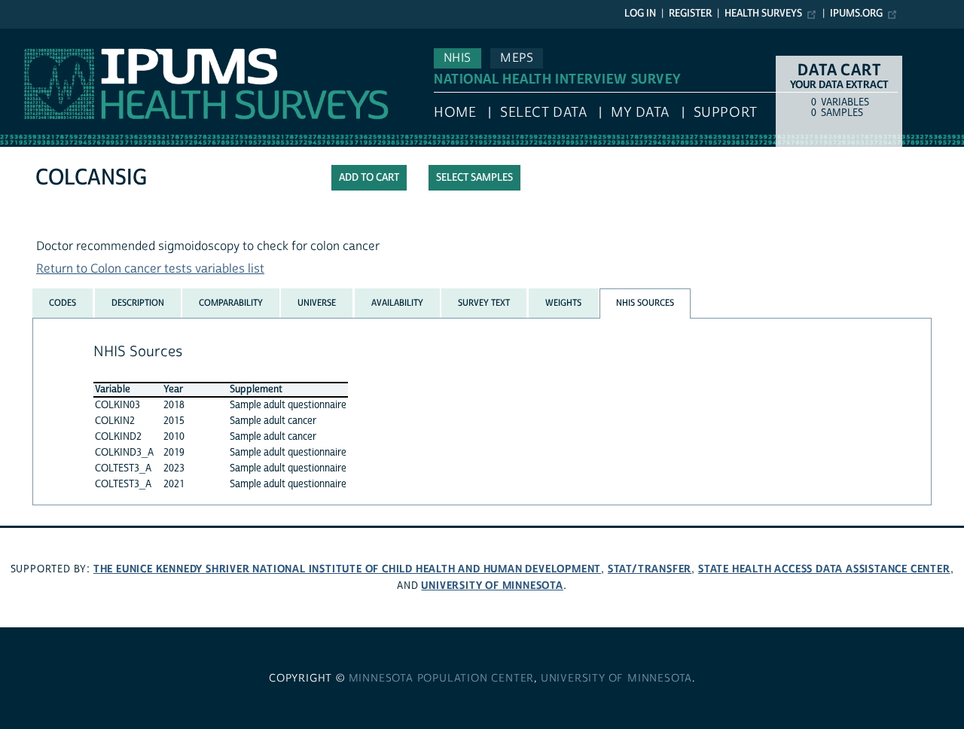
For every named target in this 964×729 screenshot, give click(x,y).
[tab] (62, 302)
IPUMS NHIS (33, 36)
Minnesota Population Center (442, 678)
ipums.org (856, 13)
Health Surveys (763, 13)
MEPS (516, 58)
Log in (640, 13)
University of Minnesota (492, 585)
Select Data (543, 112)
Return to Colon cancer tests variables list (150, 268)
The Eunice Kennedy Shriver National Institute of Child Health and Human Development (347, 569)
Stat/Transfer (649, 569)
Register (690, 13)
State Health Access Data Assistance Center (824, 569)
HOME (455, 112)
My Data (640, 112)
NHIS (457, 58)
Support (726, 112)
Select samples (474, 178)
